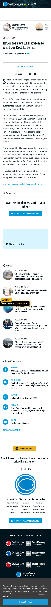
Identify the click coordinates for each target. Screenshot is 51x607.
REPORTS (14, 394)
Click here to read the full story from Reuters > (23, 183)
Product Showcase (38, 506)
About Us (12, 499)
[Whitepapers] (7, 382)
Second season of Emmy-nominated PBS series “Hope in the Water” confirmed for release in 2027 (31, 327)
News (29, 53)
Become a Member (26, 448)
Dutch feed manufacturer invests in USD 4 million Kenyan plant (31, 291)
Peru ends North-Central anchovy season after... (20, 28)
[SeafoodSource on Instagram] (25, 469)
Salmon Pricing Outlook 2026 (24, 398)
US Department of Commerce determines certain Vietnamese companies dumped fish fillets (29, 276)
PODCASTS (14, 404)
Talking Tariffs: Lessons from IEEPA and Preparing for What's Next (29, 372)
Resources (25, 499)
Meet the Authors (12, 502)
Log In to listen (27, 66)
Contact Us (12, 512)
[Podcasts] (7, 407)
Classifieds (38, 502)
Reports (25, 509)
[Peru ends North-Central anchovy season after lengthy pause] (7, 27)
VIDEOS (13, 419)
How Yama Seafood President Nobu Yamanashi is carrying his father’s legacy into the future (29, 411)
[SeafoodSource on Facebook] (21, 469)
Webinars (26, 502)
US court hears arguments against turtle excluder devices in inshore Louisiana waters (30, 309)
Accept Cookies (25, 602)
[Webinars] (7, 369)
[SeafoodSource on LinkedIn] (29, 469)
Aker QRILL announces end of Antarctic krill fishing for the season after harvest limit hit (28, 345)
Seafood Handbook (39, 512)
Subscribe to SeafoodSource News (26, 213)
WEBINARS (14, 367)
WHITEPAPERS (16, 380)
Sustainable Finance (20, 423)
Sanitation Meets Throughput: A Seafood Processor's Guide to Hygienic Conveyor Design (29, 386)
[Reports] (7, 397)
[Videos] (7, 422)
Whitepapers (25, 506)
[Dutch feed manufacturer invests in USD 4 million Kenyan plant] (8, 291)
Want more (13, 303)
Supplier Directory (38, 509)
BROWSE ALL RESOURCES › (12, 429)
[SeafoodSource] (13, 4)
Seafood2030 (25, 512)
